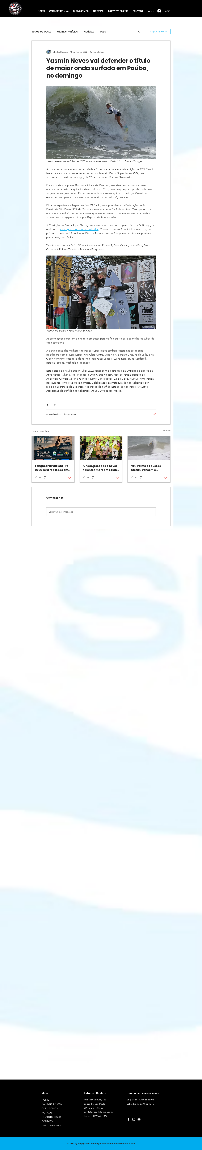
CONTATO (47, 1121)
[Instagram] (133, 1119)
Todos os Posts (41, 31)
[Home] (15, 11)
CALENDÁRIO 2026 (52, 1104)
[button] (139, 31)
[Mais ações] (154, 52)
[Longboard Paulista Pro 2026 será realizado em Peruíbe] (53, 448)
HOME (45, 1099)
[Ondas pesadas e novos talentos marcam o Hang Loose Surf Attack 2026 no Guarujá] (101, 448)
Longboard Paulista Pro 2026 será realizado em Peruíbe (51, 468)
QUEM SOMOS (50, 1108)
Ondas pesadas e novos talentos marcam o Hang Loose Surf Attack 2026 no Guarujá (101, 468)
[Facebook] (128, 1119)
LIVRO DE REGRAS (51, 1125)
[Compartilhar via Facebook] (47, 404)
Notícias (89, 31)
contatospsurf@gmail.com (98, 1111)
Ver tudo (167, 430)
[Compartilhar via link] (55, 404)
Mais (103, 31)
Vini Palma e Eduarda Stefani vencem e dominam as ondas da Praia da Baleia (147, 468)
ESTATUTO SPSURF (52, 1117)
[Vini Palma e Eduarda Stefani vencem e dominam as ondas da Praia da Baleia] (149, 448)
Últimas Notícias (67, 31)
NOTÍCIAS (47, 1112)
